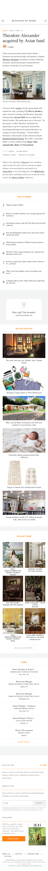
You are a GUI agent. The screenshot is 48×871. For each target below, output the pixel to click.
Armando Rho (8, 144)
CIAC (35, 141)
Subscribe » (14, 839)
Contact (19, 854)
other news (22, 151)
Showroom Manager (24, 681)
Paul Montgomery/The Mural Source (13, 571)
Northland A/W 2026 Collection (13, 605)
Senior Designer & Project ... (24, 669)
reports (18, 108)
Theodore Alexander (11, 59)
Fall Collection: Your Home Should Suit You (35, 638)
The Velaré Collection (35, 571)
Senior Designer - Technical (24, 705)
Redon (13, 641)
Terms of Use (41, 807)
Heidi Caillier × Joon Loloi (35, 603)
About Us (6, 854)
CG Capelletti (28, 144)
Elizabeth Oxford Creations (13, 138)
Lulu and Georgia (35, 635)
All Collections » (24, 648)
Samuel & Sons (35, 569)
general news (9, 155)
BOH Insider (39, 171)
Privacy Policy (27, 809)
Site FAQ (7, 856)
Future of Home (18, 177)
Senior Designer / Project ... (24, 718)
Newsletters (33, 854)
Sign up (24, 162)
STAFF (11, 47)
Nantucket (13, 575)
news (5, 30)
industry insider (27, 155)
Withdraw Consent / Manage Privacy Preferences (24, 866)
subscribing (7, 171)
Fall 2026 (35, 606)
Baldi (17, 144)
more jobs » (24, 742)
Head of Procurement (24, 730)
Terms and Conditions (24, 860)
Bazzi (30, 141)
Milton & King (13, 603)
